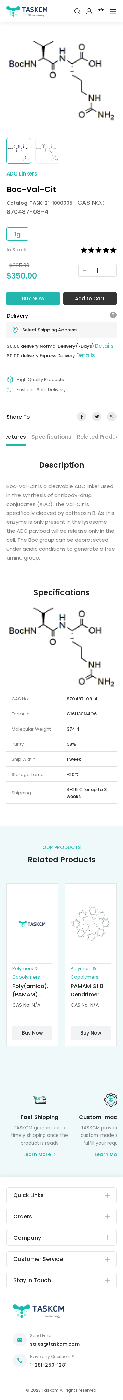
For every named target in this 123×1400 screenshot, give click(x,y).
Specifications (51, 437)
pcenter (89, 11)
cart (101, 11)
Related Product (99, 437)
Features (14, 437)
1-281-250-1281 (48, 1365)
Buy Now (33, 298)
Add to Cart (90, 298)
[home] (26, 13)
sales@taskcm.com (55, 1344)
